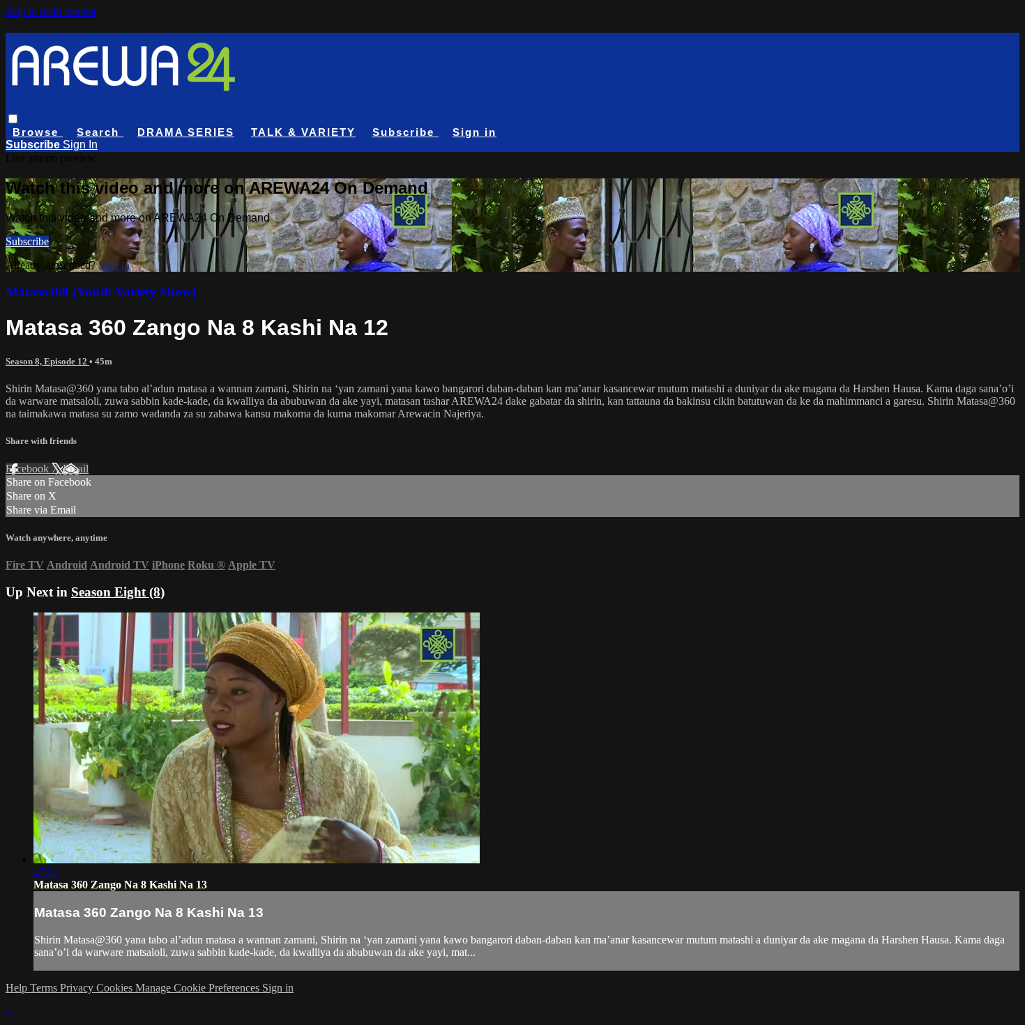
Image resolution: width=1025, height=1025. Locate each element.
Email (76, 469)
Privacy (78, 988)
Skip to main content (51, 11)
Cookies (115, 988)
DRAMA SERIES (185, 132)
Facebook (29, 469)
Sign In (80, 145)
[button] (12, 118)
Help (18, 988)
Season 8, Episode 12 (47, 361)
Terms (45, 988)
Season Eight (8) (118, 592)
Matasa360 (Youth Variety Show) (101, 291)
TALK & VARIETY (303, 132)
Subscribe (27, 241)
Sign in (474, 132)
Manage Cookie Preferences (198, 988)
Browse (38, 132)
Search (100, 132)
